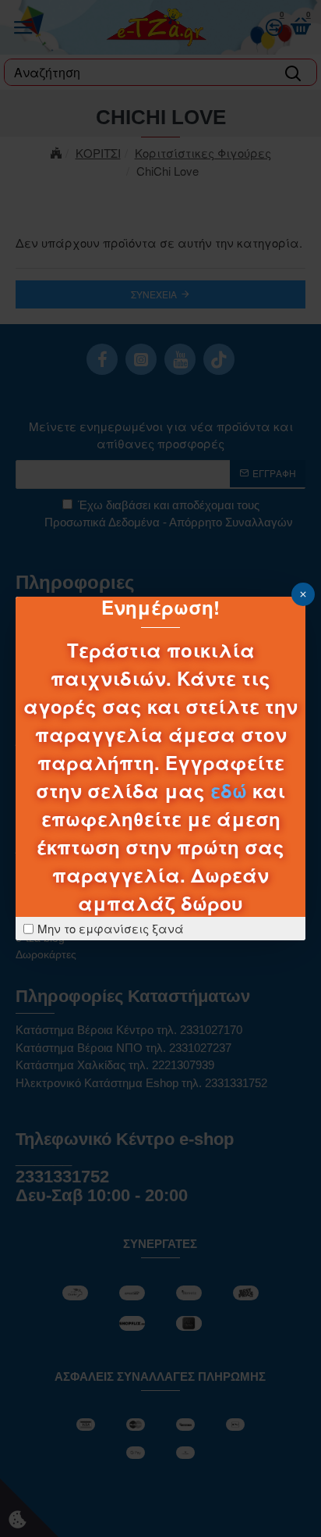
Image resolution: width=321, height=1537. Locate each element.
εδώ (228, 790)
